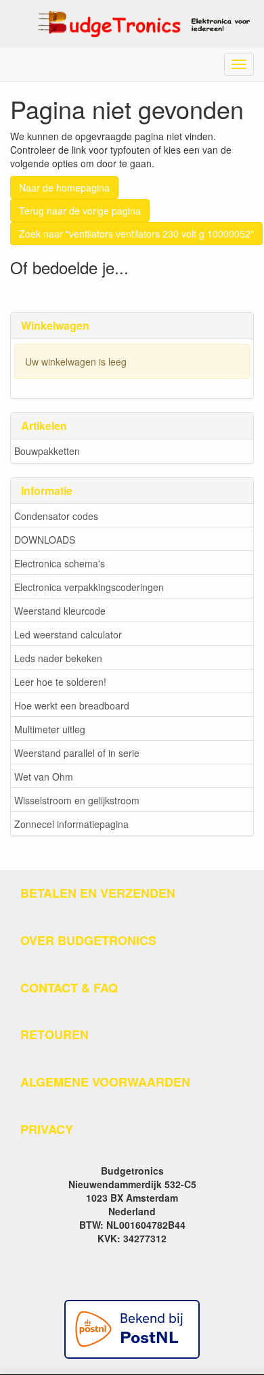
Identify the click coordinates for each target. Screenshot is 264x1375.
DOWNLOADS (44, 539)
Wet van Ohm (43, 776)
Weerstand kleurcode (60, 610)
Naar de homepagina (64, 187)
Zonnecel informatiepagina (71, 824)
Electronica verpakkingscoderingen (89, 587)
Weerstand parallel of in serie (76, 753)
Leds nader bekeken (58, 658)
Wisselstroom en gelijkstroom (76, 800)
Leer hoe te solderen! (60, 682)
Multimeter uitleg (49, 729)
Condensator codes (56, 516)
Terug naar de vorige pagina (80, 210)
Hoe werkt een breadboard (71, 705)
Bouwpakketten (47, 451)
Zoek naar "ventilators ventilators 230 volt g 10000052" (136, 233)
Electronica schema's (59, 563)
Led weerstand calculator (68, 634)
